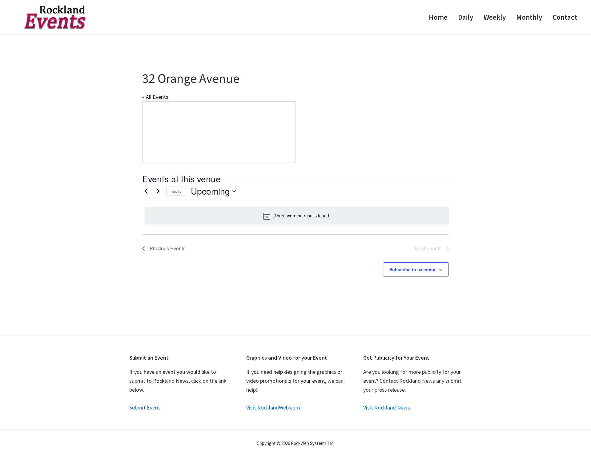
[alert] (297, 215)
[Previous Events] (146, 191)
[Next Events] (158, 191)
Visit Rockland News (386, 407)
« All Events (155, 96)
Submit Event (144, 407)
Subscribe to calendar (412, 269)
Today (176, 191)
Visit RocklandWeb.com (273, 407)
